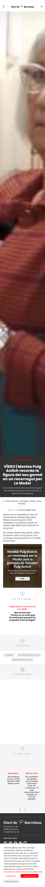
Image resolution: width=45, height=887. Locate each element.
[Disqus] (22, 711)
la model (9, 655)
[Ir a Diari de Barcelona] (22, 822)
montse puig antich (22, 660)
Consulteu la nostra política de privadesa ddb (23, 872)
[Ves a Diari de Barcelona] (21, 6)
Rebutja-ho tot (11, 881)
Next (25, 808)
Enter (22, 579)
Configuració (11, 876)
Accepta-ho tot (30, 876)
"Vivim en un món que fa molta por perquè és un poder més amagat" (22, 616)
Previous (20, 808)
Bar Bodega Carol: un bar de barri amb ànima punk (13, 780)
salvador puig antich (29, 655)
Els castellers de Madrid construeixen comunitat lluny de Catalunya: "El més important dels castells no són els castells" (31, 788)
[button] (3, 6)
